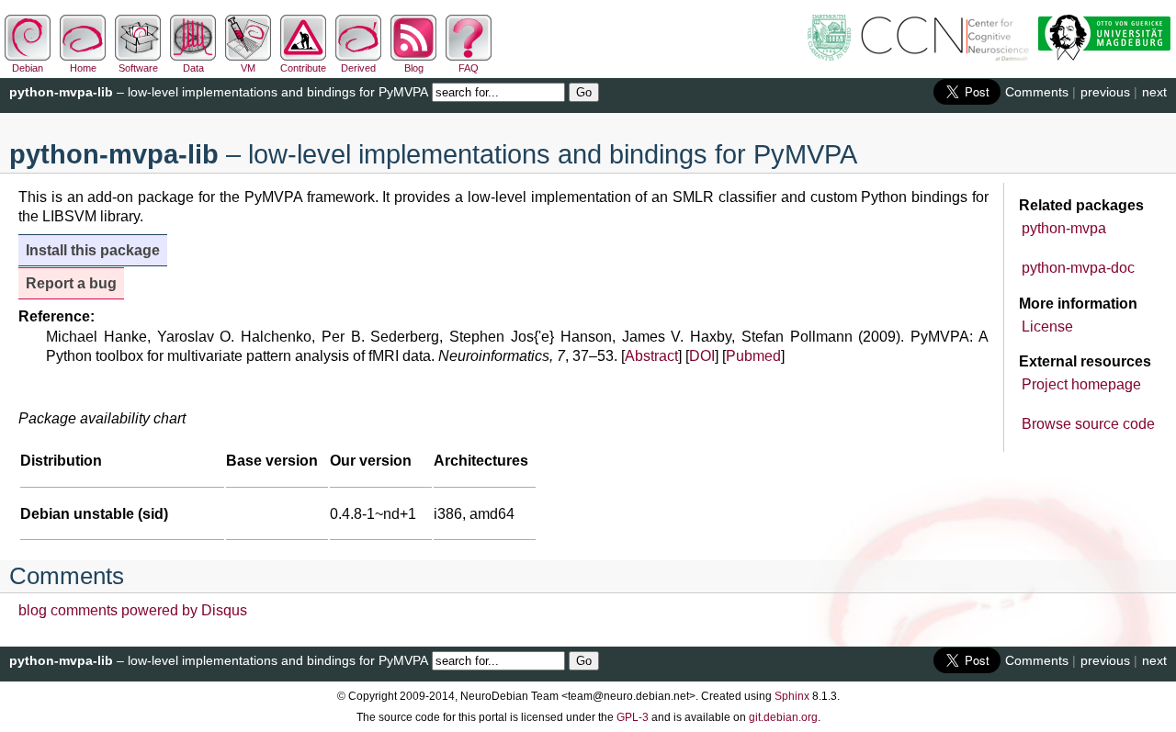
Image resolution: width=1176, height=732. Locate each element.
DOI (702, 356)
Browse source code (1088, 424)
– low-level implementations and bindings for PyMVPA (218, 91)
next (1154, 91)
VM (248, 67)
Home (83, 67)
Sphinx (792, 696)
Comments (1037, 91)
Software (138, 67)
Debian (27, 67)
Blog (414, 67)
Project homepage (1081, 384)
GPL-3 (632, 717)
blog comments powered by (132, 610)
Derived (358, 67)
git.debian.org (783, 717)
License (1047, 326)
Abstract (651, 356)
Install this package (93, 250)
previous (1105, 91)
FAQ (468, 67)
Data (193, 67)
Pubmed (753, 356)
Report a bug (71, 283)
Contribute (303, 67)
